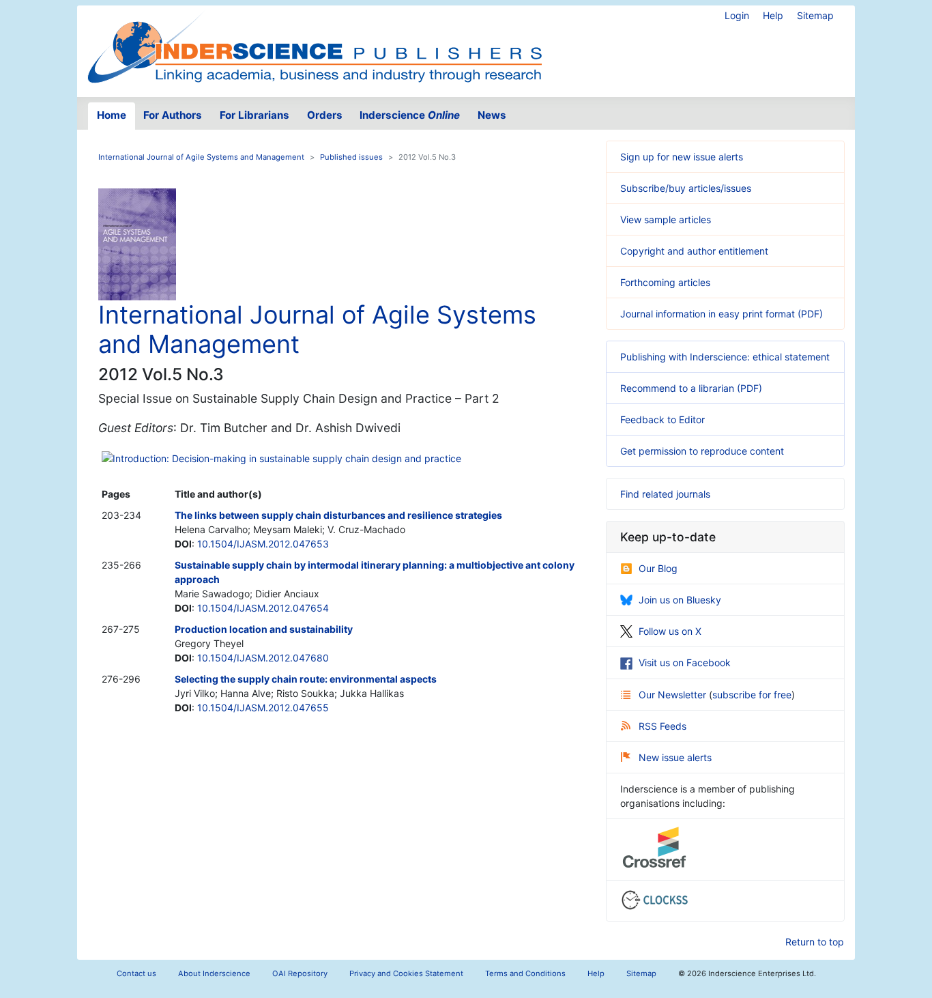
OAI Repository (299, 973)
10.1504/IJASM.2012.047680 (263, 658)
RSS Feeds (662, 726)
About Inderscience (214, 973)
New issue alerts (675, 757)
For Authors (172, 115)
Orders (325, 115)
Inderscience (410, 115)
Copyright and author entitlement (694, 251)
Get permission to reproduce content (702, 451)
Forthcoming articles (665, 282)
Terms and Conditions (525, 973)
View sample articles (665, 219)
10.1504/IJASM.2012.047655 (263, 707)
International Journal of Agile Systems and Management (201, 157)
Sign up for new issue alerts (681, 156)
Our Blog (658, 568)
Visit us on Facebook (685, 662)
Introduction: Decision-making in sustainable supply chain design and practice (287, 458)
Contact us (136, 973)
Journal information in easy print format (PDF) (721, 313)
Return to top (814, 941)
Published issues (351, 157)
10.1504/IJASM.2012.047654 (263, 608)
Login (737, 15)
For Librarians (254, 115)
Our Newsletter (674, 694)
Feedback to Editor (662, 419)
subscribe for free (751, 694)
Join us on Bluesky (680, 599)
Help (773, 15)
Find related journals (665, 494)
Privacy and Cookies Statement (406, 973)
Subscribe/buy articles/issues (685, 188)
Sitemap (815, 15)
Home (111, 115)
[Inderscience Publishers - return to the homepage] (314, 45)
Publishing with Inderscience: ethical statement (725, 356)
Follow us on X (670, 631)
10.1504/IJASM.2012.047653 (263, 544)
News (492, 115)
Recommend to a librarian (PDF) (691, 388)
